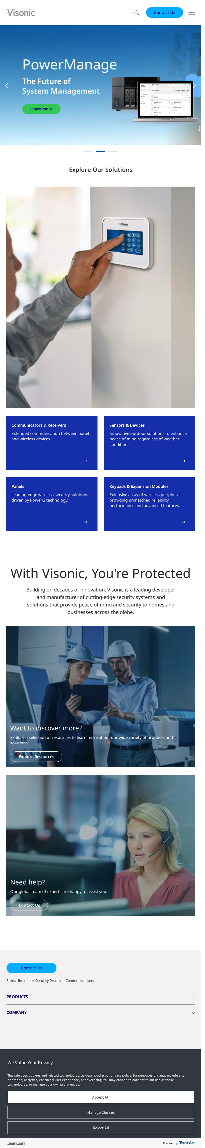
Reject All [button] (101, 1127)
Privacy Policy (16, 1143)
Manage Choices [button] (101, 1112)
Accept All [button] (101, 1097)
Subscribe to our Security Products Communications (50, 980)
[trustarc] (187, 1143)
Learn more (41, 109)
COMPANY (16, 1012)
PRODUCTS (17, 996)
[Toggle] (191, 12)
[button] (10, 85)
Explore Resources (36, 756)
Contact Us (164, 12)
